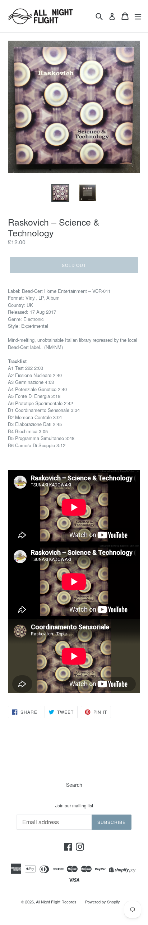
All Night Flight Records (56, 901)
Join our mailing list (74, 805)
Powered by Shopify (102, 901)
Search (74, 784)
